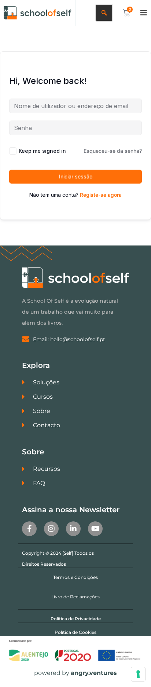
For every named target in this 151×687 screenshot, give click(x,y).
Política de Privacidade (76, 618)
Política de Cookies (75, 632)
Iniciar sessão (75, 176)
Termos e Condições (75, 577)
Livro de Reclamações (75, 596)
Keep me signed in (42, 151)
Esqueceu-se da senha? (113, 151)
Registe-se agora (101, 195)
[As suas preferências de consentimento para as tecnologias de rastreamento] (138, 674)
